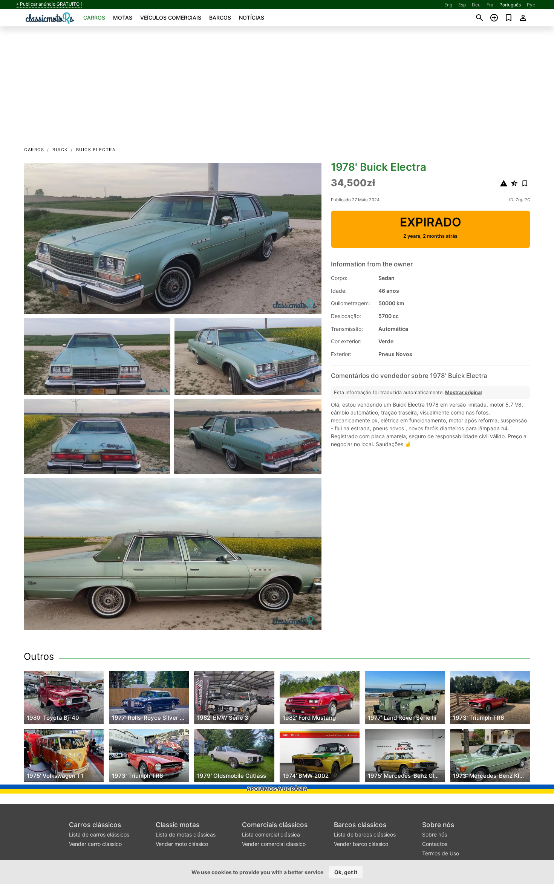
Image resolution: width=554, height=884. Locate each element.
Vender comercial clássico (274, 844)
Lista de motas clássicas (186, 834)
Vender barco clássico (361, 844)
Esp (462, 5)
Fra (490, 5)
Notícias (251, 17)
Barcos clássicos (360, 825)
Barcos (220, 17)
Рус (531, 5)
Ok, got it (345, 872)
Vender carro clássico (95, 844)
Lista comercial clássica (271, 834)
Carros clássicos (95, 825)
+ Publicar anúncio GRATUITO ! (49, 4)
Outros (39, 656)
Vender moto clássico (182, 844)
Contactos (434, 844)
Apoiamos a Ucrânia (277, 789)
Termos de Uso (440, 853)
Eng (448, 5)
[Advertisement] (277, 89)
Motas (122, 17)
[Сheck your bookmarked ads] (508, 18)
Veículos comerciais (170, 17)
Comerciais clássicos (275, 825)
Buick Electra (96, 149)
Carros (94, 17)
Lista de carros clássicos (99, 834)
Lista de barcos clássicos (365, 834)
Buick (60, 149)
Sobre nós (438, 825)
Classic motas (177, 825)
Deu (476, 5)
